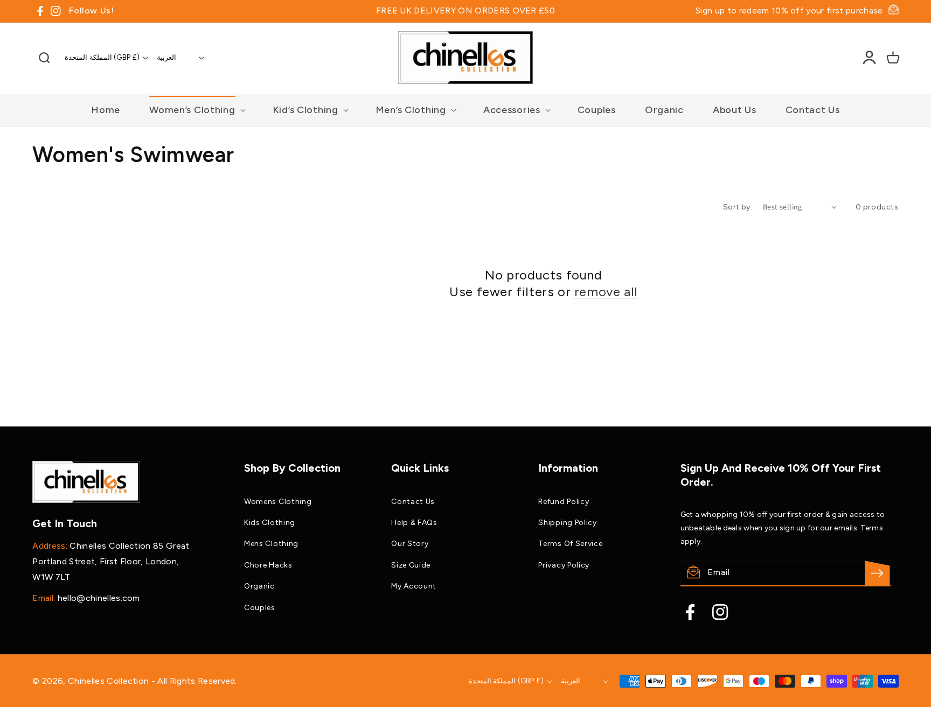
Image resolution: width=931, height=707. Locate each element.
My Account (413, 586)
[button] (44, 57)
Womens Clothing (278, 501)
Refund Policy (563, 501)
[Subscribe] (877, 573)
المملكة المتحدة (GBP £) (102, 57)
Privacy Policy (563, 565)
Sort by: (737, 207)
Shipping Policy (567, 522)
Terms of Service (570, 543)
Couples (259, 607)
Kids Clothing (269, 522)
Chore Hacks (268, 565)
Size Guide (410, 565)
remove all (606, 291)
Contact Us (413, 501)
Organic (259, 586)
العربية (166, 57)
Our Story (409, 543)
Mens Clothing (271, 543)
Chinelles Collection (109, 681)
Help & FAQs (414, 522)
